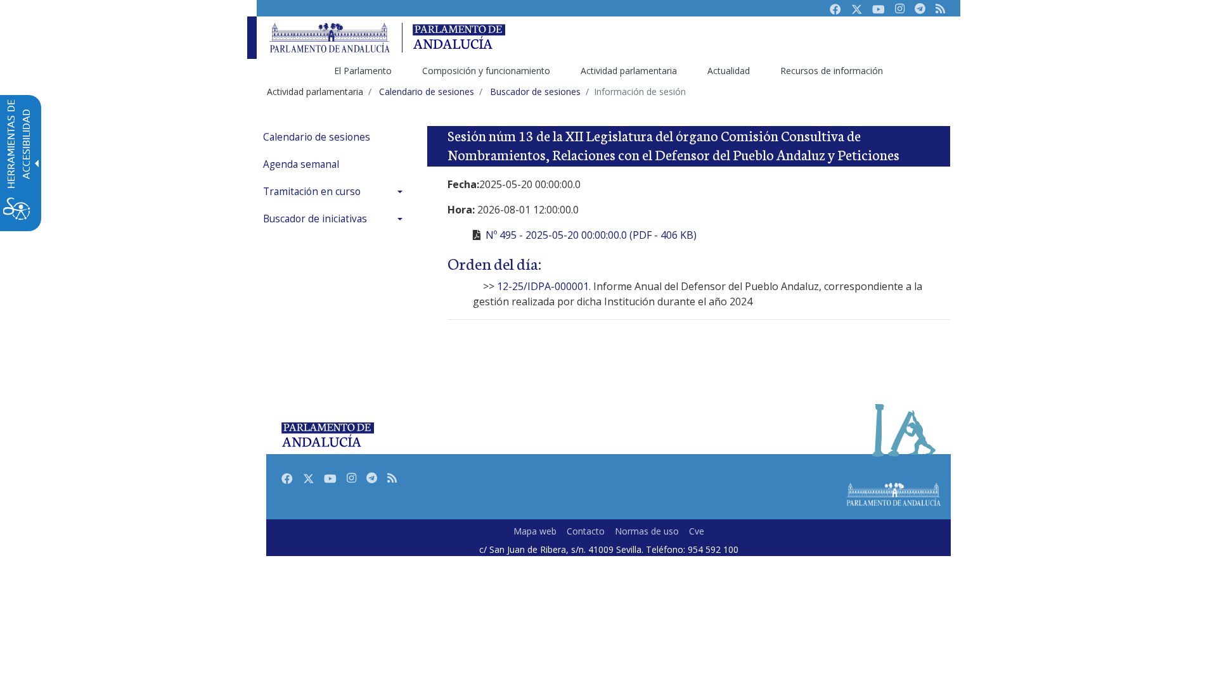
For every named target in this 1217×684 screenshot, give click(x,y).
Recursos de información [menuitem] (831, 71)
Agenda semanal (301, 164)
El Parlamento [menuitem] (363, 71)
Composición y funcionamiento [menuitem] (486, 71)
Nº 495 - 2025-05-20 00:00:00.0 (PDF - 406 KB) (591, 235)
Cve (696, 531)
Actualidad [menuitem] (728, 71)
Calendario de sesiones (316, 137)
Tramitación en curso (312, 191)
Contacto (586, 531)
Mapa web (535, 531)
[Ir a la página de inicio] (329, 37)
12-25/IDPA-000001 (543, 286)
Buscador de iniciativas (315, 218)
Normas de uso (647, 531)
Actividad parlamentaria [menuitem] (629, 71)
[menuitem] (336, 137)
